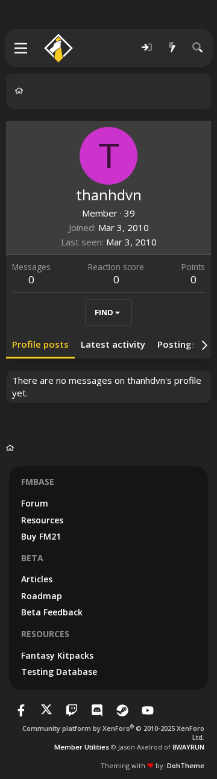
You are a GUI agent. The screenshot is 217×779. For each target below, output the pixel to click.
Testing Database (59, 671)
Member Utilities (81, 746)
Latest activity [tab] (113, 344)
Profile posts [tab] (40, 344)
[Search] (197, 47)
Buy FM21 (41, 536)
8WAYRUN (188, 746)
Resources (42, 520)
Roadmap (41, 596)
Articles (36, 579)
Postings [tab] (177, 344)
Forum (34, 503)
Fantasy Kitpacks (57, 655)
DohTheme (185, 765)
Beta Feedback (52, 612)
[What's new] (172, 47)
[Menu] (21, 48)
